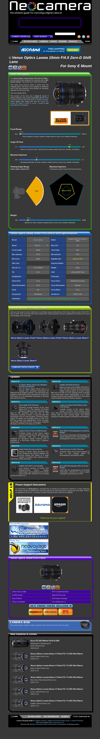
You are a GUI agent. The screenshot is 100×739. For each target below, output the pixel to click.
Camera (55, 722)
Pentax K (42, 103)
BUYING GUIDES (34, 716)
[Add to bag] (9, 57)
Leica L (35, 103)
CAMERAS (44, 41)
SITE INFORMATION (51, 716)
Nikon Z (28, 103)
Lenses (67, 721)
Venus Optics (38, 240)
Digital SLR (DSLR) (54, 721)
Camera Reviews (77, 721)
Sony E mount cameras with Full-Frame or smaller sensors (29, 99)
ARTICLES (73, 41)
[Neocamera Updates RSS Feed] (79, 37)
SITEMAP (65, 716)
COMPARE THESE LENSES (23, 367)
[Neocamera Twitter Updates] (84, 37)
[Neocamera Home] (50, 8)
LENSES (53, 41)
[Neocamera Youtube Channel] (88, 37)
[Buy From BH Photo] (65, 612)
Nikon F (21, 103)
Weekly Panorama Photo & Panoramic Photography (48, 724)
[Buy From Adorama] (50, 612)
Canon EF (44, 101)
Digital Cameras (41, 721)
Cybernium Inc (84, 716)
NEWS (87, 41)
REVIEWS (63, 41)
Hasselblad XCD (16, 105)
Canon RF (14, 103)
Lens (62, 722)
